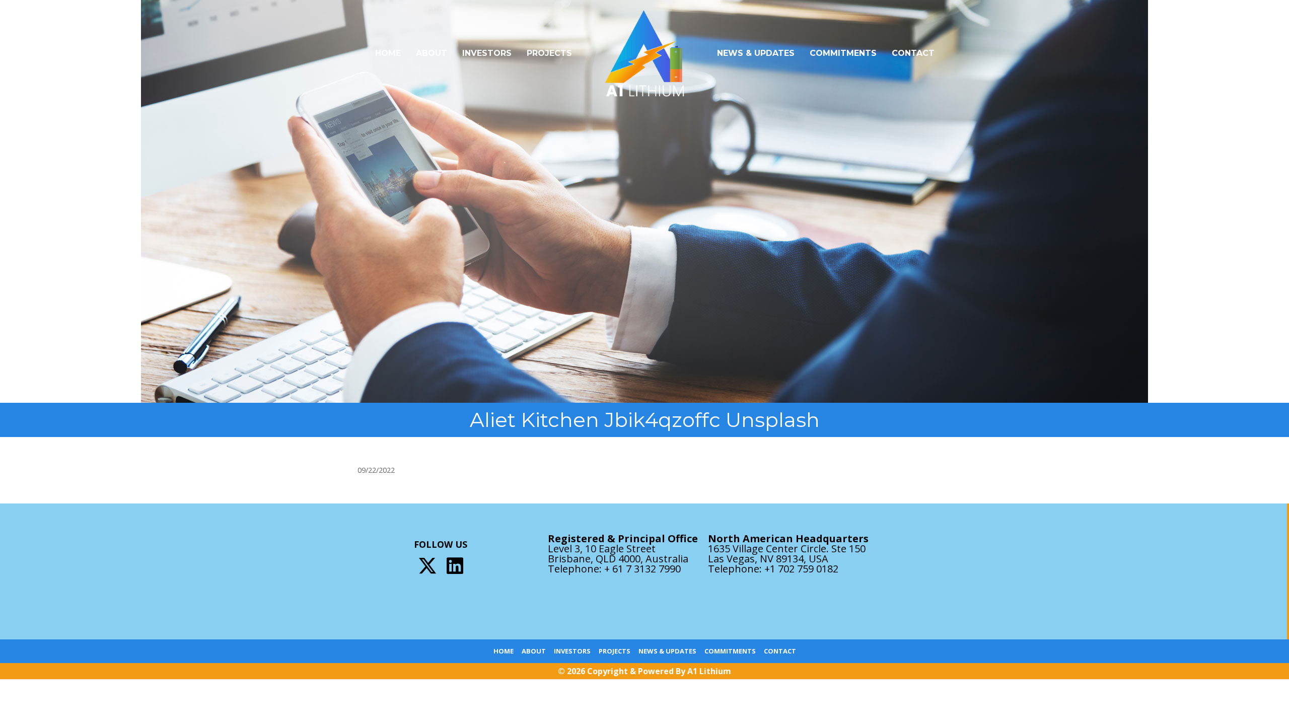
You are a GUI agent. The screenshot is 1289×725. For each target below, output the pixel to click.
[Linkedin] (455, 565)
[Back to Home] (644, 53)
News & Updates (756, 53)
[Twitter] (427, 565)
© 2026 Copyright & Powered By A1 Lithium (644, 671)
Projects (549, 53)
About (431, 53)
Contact (913, 53)
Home (388, 53)
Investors (487, 53)
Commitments (843, 53)
